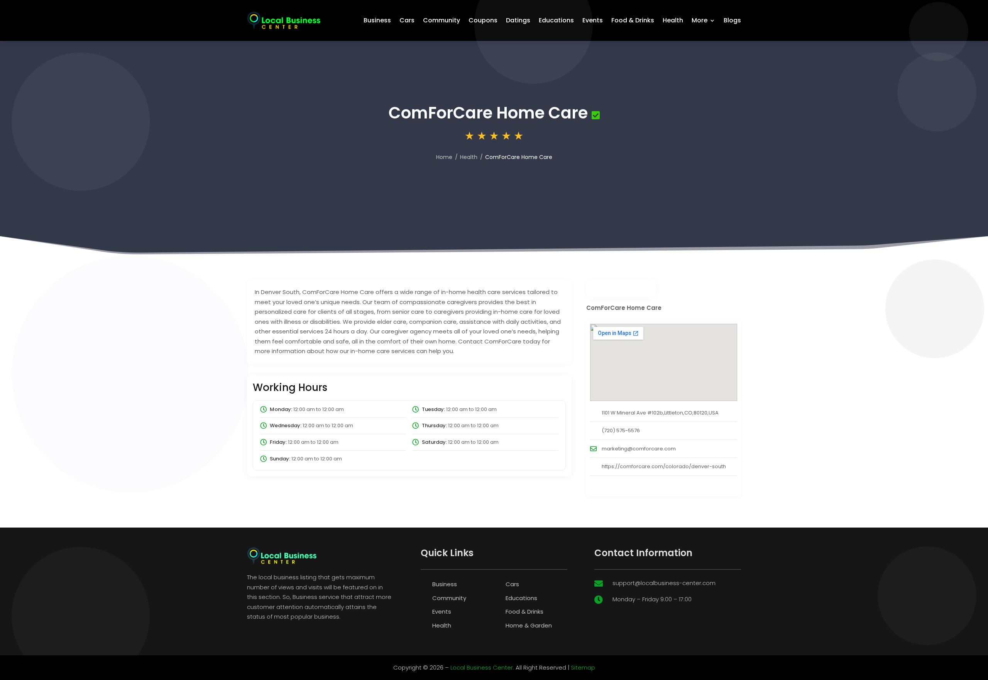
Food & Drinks (632, 20)
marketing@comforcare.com (639, 448)
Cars (406, 20)
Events (592, 20)
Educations (556, 20)
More (699, 20)
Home (444, 157)
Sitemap (583, 667)
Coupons (483, 20)
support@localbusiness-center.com (664, 583)
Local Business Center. (482, 667)
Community (441, 20)
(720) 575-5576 (621, 430)
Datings (518, 20)
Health (673, 20)
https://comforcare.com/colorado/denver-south (664, 466)
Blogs (732, 20)
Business (377, 20)
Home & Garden (529, 625)
